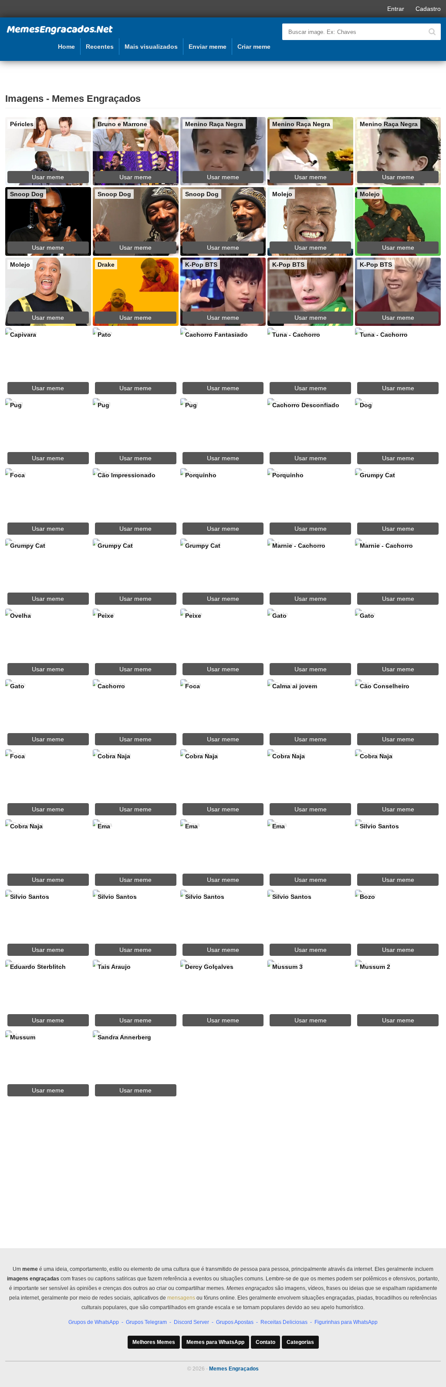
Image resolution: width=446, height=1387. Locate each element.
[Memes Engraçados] (59, 33)
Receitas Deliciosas (283, 1322)
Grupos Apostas (234, 1322)
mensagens (181, 1298)
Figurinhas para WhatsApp (346, 1322)
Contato (265, 1342)
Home (66, 46)
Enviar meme (207, 46)
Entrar (395, 8)
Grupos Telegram (146, 1322)
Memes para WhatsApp (215, 1342)
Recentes (100, 46)
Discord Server (191, 1322)
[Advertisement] (223, 1185)
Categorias (300, 1342)
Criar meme (253, 46)
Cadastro (428, 8)
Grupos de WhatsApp (93, 1322)
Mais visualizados (151, 46)
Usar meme (48, 177)
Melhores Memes (153, 1342)
